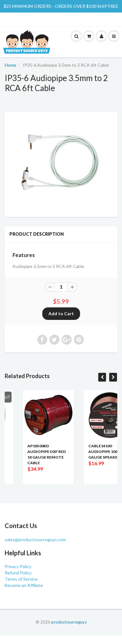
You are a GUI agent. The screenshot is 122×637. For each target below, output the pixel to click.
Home (10, 65)
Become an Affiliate (24, 585)
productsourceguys (69, 621)
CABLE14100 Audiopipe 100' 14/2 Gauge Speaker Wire (98, 452)
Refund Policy (18, 572)
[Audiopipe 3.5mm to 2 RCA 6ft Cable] (61, 163)
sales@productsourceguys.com (35, 539)
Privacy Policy (18, 566)
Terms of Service (21, 579)
